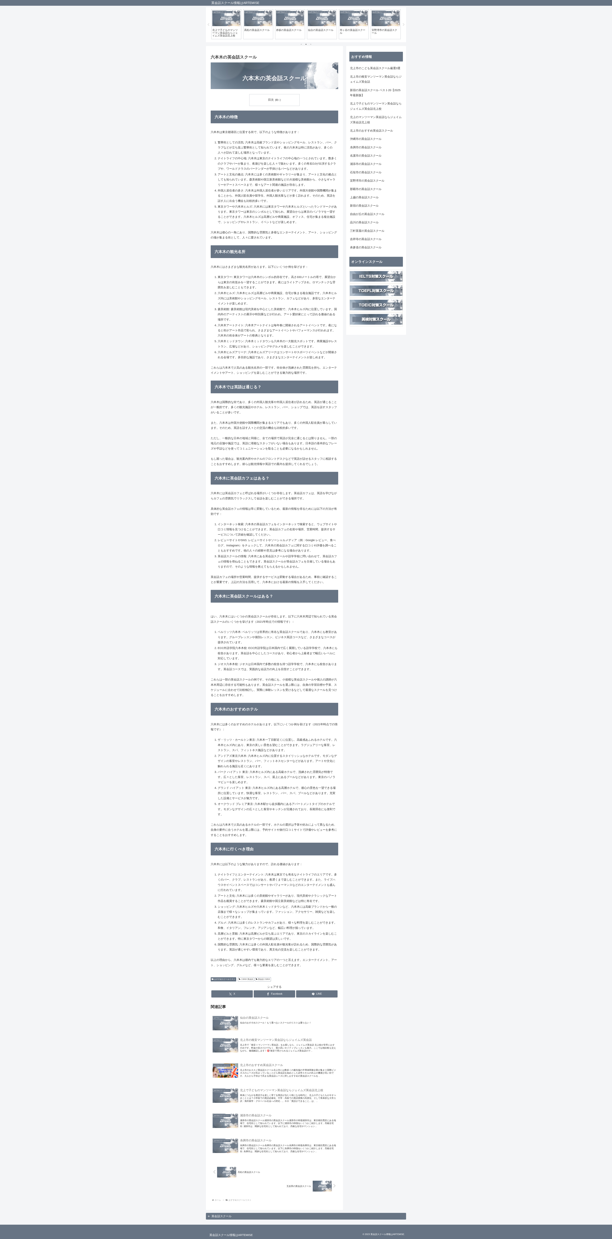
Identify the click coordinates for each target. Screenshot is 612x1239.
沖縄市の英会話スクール (366, 138)
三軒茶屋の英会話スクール (367, 230)
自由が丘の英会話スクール (367, 214)
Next (403, 24)
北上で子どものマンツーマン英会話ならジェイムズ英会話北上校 (376, 106)
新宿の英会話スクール (364, 205)
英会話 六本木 (264, 979)
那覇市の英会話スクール (366, 189)
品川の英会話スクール (364, 222)
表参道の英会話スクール (366, 247)
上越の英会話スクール (364, 197)
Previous (208, 24)
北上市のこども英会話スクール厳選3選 (375, 68)
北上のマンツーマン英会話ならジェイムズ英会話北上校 (376, 119)
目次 (271, 99)
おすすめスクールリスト (224, 979)
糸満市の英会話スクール (366, 147)
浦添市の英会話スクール (366, 164)
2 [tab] (306, 44)
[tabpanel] (226, 24)
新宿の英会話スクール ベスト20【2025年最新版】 (375, 93)
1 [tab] (301, 44)
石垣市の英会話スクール (366, 172)
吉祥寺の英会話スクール (366, 239)
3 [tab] (310, 44)
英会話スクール (221, 1216)
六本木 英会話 (247, 979)
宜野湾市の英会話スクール (367, 180)
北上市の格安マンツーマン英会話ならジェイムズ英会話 (376, 79)
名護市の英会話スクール (366, 155)
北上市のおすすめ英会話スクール (371, 130)
